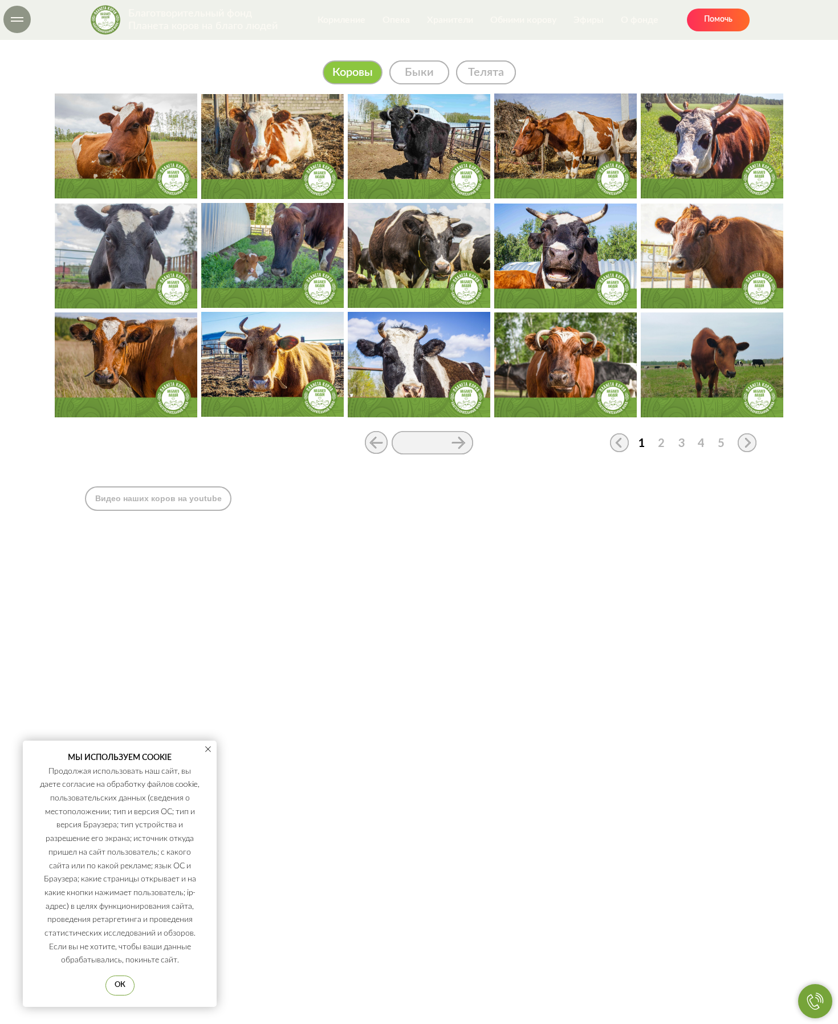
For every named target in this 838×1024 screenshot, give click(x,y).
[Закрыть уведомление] (208, 749)
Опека (396, 20)
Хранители (450, 20)
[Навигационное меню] (17, 19)
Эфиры (588, 20)
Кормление (341, 20)
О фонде (639, 20)
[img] (272, 146)
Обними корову (523, 20)
